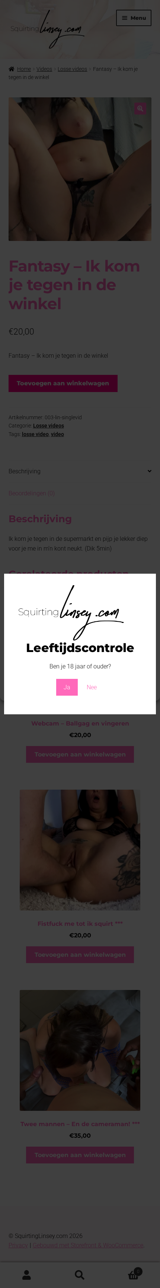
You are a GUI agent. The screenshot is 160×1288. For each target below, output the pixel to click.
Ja (67, 687)
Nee (92, 687)
